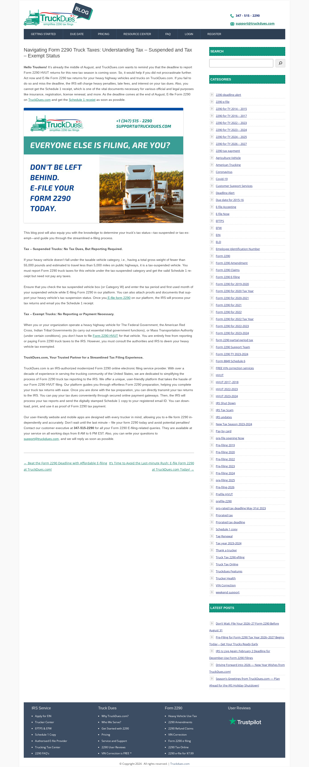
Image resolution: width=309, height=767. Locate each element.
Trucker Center (44, 722)
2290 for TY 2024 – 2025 (231, 137)
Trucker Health (226, 578)
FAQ (168, 34)
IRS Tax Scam (224, 410)
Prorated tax (224, 515)
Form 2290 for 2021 (229, 305)
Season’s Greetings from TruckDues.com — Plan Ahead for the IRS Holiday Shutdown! (244, 682)
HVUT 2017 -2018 (227, 382)
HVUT (219, 375)
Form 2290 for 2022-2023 (232, 326)
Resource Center (137, 34)
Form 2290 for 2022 (229, 312)
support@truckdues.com (255, 23)
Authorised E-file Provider (51, 741)
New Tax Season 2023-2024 (234, 424)
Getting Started (43, 34)
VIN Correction (226, 585)
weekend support (228, 592)
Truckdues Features (229, 571)
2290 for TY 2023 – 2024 (231, 130)
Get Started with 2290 (115, 728)
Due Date (77, 34)
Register (214, 34)
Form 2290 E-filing (228, 277)
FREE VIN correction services (235, 368)
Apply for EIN (43, 716)
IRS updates (224, 417)
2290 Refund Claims (180, 728)
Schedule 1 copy (227, 529)
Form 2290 (223, 256)
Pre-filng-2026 (225, 487)
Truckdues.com (180, 764)
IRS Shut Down (226, 403)
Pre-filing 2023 (225, 466)
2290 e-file (222, 102)
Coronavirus (224, 172)
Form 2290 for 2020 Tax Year (235, 291)
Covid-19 (222, 179)
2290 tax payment (228, 151)
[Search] (280, 63)
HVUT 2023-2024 (227, 396)
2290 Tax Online (178, 747)
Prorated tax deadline (230, 522)
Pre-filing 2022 (225, 459)
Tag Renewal (224, 536)
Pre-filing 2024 (225, 473)
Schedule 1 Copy (45, 734)
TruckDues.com (39, 99)
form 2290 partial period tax (234, 340)
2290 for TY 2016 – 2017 (231, 116)
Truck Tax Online (227, 564)
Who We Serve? (111, 722)
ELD (218, 242)
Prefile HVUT (224, 494)
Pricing (103, 34)
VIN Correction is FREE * (117, 753)
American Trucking (228, 165)
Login (189, 34)
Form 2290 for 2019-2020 (232, 284)
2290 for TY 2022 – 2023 (231, 123)
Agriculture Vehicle (228, 158)
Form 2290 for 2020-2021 (232, 298)
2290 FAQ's (42, 753)
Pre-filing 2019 (225, 445)
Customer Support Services (234, 186)
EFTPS (220, 221)
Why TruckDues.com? (115, 716)
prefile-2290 (224, 501)
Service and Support (114, 741)
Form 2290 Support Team (233, 347)
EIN (218, 235)
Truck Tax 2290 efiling (230, 557)
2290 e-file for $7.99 (181, 753)
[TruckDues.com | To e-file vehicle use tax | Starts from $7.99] (58, 16)
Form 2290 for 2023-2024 (232, 333)
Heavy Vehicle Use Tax (182, 716)
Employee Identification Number (238, 249)
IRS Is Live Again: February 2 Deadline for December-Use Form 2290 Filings (239, 654)
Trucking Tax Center (47, 747)
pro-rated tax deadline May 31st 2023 (241, 508)
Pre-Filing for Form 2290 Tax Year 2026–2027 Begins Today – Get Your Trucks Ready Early (246, 640)
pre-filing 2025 (225, 480)
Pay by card (223, 431)
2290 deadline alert (228, 95)
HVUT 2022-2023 (227, 389)
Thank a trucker (226, 550)
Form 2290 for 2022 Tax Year (235, 319)
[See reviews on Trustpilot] (245, 724)
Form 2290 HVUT (105, 335)
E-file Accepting (226, 207)
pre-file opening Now (230, 438)
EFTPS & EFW (43, 728)
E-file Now (222, 214)
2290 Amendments (180, 722)
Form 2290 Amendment (232, 263)
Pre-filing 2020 (225, 452)
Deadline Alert (225, 193)
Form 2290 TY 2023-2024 (232, 354)
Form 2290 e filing (179, 741)
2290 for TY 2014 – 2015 (231, 109)
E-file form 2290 (119, 298)
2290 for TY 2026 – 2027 (231, 144)
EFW (219, 228)
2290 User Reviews (114, 747)
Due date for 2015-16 (230, 200)
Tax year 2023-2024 (228, 543)
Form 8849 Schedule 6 (230, 361)
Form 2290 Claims (228, 270)
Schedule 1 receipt (82, 99)
